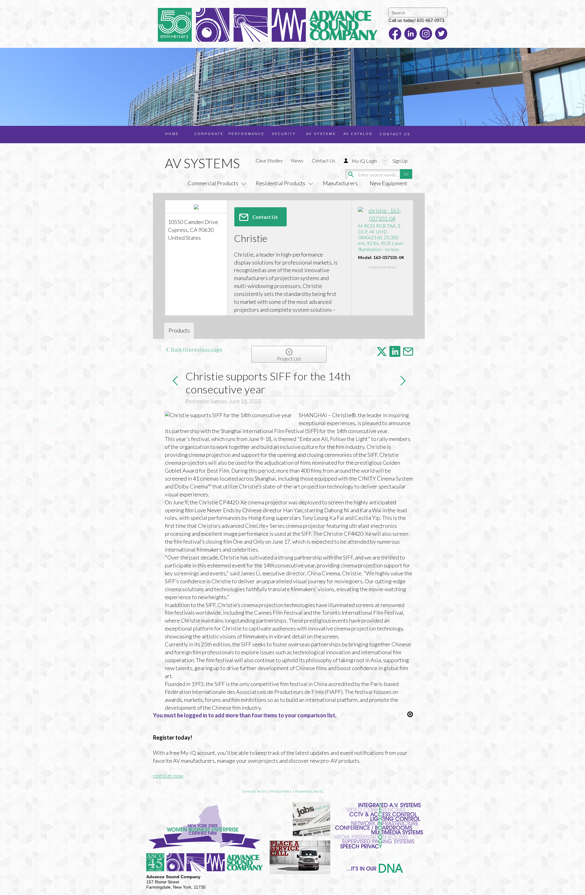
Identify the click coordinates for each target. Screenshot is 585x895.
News (297, 160)
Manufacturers (340, 183)
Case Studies (269, 160)
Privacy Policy (281, 791)
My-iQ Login (364, 161)
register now (168, 775)
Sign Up (400, 161)
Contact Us (323, 160)
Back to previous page (196, 349)
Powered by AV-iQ (309, 791)
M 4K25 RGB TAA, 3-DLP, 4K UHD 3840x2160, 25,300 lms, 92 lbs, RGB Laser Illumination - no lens (381, 237)
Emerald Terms (255, 791)
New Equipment (388, 183)
